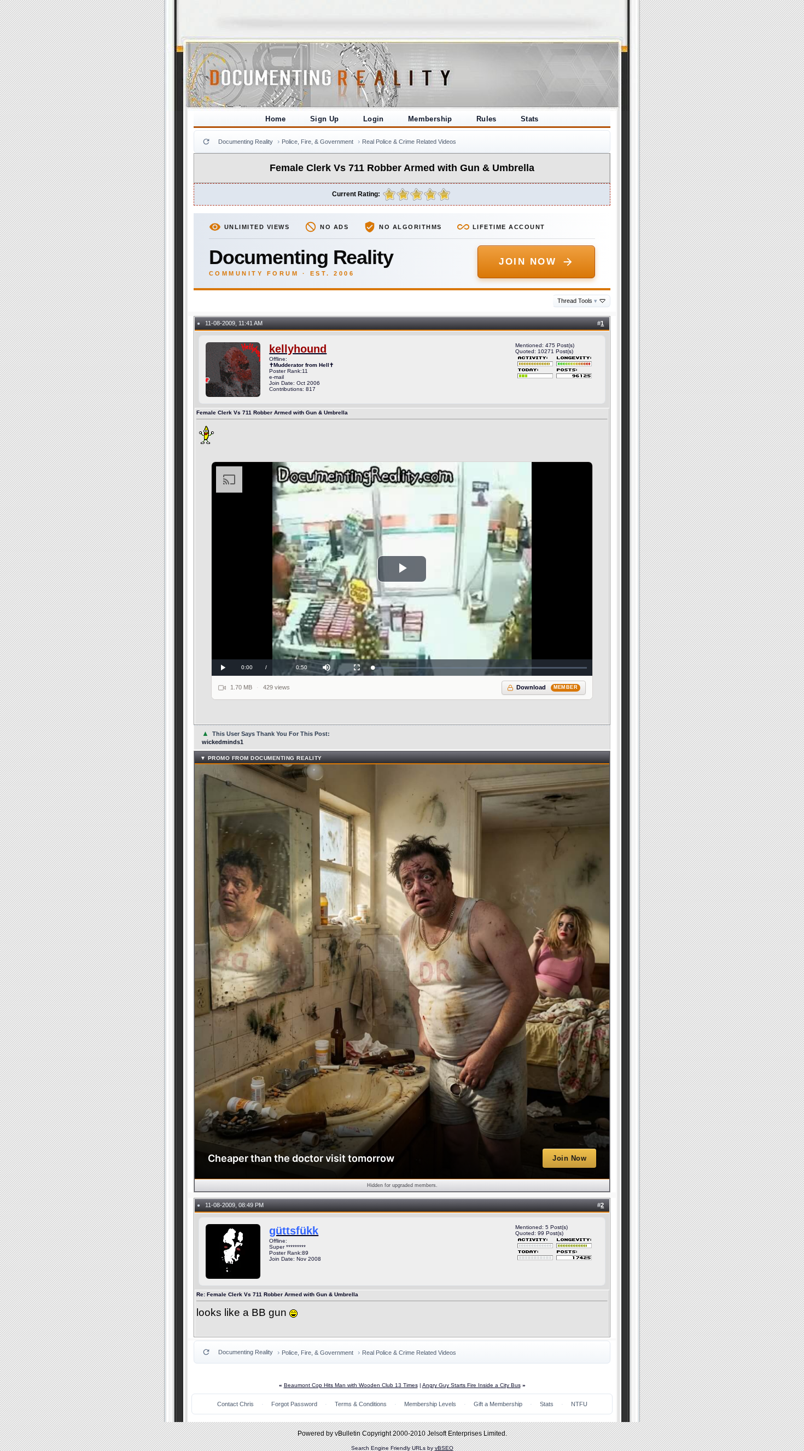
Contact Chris (235, 1404)
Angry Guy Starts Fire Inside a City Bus (471, 1385)
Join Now (527, 261)
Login (373, 119)
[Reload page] (206, 141)
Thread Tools (577, 300)
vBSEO (444, 1448)
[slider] (480, 668)
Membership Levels (430, 1404)
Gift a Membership (498, 1404)
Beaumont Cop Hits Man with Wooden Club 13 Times (351, 1385)
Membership (430, 119)
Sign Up (324, 119)
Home (275, 119)
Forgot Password (294, 1404)
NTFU (579, 1404)
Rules (486, 119)
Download (547, 687)
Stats (530, 119)
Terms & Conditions (361, 1404)
